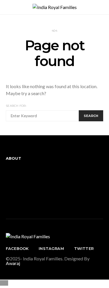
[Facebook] (7, 175)
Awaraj (13, 263)
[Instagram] (7, 187)
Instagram (51, 248)
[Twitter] (7, 199)
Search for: (16, 106)
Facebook (17, 248)
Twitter (84, 248)
